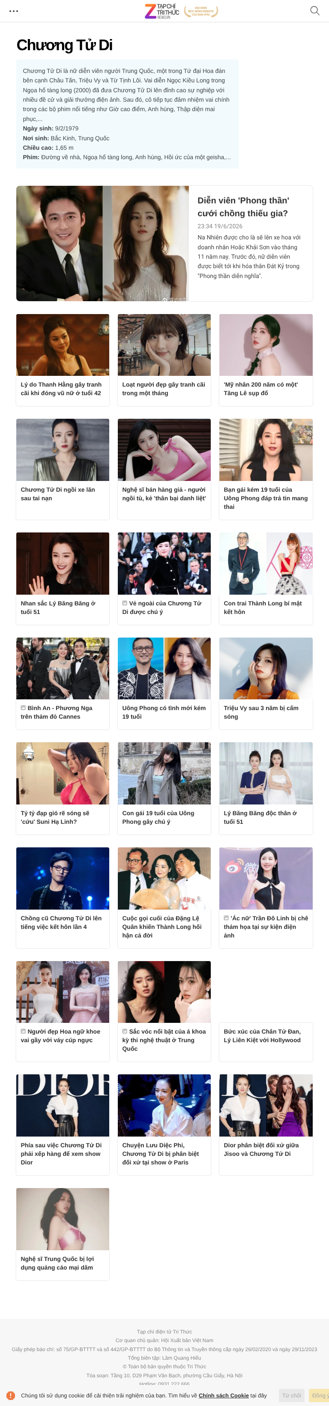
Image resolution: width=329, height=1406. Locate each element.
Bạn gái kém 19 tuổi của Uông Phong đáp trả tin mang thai (266, 498)
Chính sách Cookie (224, 1395)
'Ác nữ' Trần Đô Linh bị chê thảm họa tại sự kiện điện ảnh (266, 927)
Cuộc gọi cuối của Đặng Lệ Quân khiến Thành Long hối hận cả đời (161, 927)
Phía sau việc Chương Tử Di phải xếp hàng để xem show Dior (61, 1154)
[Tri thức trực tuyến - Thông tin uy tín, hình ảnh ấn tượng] (181, 11)
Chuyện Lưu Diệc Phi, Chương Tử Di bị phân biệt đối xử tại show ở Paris (160, 1154)
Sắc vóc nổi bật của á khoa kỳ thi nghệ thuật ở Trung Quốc (164, 1040)
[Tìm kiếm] (315, 11)
